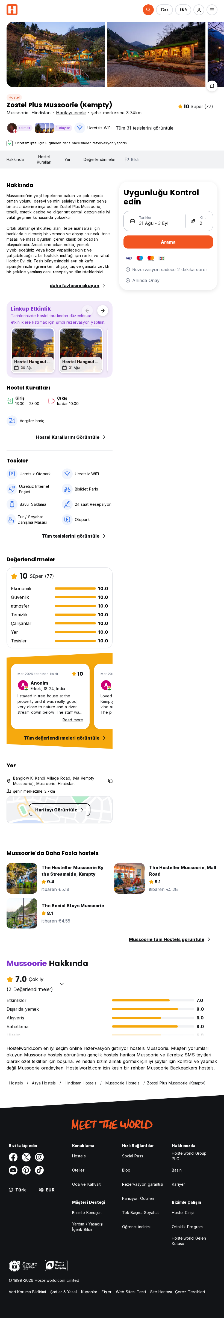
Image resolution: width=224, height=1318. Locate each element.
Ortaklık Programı (188, 1226)
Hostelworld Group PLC (189, 1156)
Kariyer (178, 1184)
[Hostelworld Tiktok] (39, 1170)
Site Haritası (161, 1291)
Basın (177, 1170)
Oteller (78, 1170)
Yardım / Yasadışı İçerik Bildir (87, 1227)
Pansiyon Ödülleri (138, 1198)
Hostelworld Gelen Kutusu (189, 1241)
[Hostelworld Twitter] (26, 1157)
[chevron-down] (61, 983)
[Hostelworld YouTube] (13, 1170)
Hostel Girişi (182, 1212)
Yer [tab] (67, 159)
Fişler (106, 1291)
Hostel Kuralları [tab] (44, 159)
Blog (126, 1170)
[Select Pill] (148, 9)
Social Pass (132, 1156)
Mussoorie (17, 112)
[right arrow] (102, 310)
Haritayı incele (71, 112)
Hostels (79, 1156)
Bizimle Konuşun (87, 1212)
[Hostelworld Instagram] (39, 1157)
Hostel (14, 97)
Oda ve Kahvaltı (87, 1184)
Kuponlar (89, 1291)
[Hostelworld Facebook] (13, 1157)
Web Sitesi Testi (131, 1291)
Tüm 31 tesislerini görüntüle (144, 128)
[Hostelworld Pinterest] (26, 1170)
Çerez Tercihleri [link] (190, 1291)
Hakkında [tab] (15, 159)
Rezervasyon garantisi (142, 1184)
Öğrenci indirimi (136, 1226)
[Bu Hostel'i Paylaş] (212, 86)
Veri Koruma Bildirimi (27, 1291)
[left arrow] (87, 310)
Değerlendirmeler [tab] (100, 159)
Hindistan (41, 112)
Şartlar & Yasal (63, 1291)
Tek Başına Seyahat (140, 1212)
